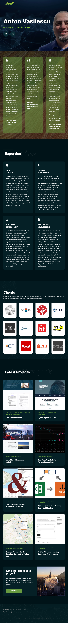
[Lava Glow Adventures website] (18, 438)
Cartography (10, 547)
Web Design (50, 412)
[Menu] (64, 4)
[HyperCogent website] (50, 395)
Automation (41, 456)
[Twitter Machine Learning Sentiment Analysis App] (50, 529)
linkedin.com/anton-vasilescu (19, 610)
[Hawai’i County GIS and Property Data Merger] (18, 483)
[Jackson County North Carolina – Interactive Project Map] (18, 529)
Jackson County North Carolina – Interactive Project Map (17, 554)
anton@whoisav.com (14, 612)
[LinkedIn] (6, 34)
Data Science (9, 412)
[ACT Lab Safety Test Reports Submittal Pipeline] (50, 483)
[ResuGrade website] (18, 395)
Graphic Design (42, 412)
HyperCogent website (47, 418)
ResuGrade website (14, 418)
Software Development (20, 412)
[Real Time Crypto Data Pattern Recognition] (50, 438)
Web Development (15, 414)
